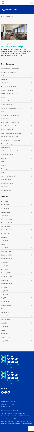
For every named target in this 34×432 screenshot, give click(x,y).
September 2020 (6, 230)
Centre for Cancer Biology (9, 94)
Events (3, 172)
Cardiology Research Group (10, 126)
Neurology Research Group (9, 136)
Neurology (4, 169)
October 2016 (5, 319)
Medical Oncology (7, 144)
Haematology (5, 147)
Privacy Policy (16, 405)
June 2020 (4, 241)
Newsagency (5, 79)
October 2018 (5, 280)
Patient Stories (6, 179)
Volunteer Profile (6, 101)
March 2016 (5, 334)
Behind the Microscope (8, 86)
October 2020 (5, 226)
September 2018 (6, 283)
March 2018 (5, 301)
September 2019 (6, 258)
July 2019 (4, 266)
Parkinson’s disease (7, 76)
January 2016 (5, 337)
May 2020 (4, 244)
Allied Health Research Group (10, 122)
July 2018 (4, 291)
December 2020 (6, 219)
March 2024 (5, 205)
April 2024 (4, 201)
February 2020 (6, 251)
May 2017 (4, 309)
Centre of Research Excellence (11, 108)
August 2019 (5, 262)
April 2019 (4, 269)
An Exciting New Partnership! (12, 47)
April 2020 (4, 248)
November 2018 (6, 276)
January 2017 (5, 316)
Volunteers (4, 187)
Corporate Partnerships (8, 176)
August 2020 (5, 233)
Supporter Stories (7, 183)
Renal (3, 111)
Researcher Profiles (7, 154)
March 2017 (5, 312)
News (3, 97)
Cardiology (4, 158)
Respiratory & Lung (7, 129)
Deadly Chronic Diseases (9, 72)
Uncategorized (6, 190)
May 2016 (4, 330)
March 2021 (5, 208)
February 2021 (6, 212)
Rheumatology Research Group (11, 140)
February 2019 (6, 273)
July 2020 (4, 237)
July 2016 (4, 323)
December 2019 (6, 255)
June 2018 (4, 294)
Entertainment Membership (10, 68)
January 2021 (5, 215)
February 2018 (6, 305)
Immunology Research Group (10, 115)
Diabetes (4, 165)
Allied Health (5, 119)
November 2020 (6, 223)
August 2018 (5, 287)
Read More (18, 55)
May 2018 (4, 298)
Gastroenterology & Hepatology (11, 133)
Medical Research (7, 90)
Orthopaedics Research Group (11, 151)
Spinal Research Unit (8, 104)
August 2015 (5, 341)
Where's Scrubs (6, 83)
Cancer (3, 162)
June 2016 (4, 326)
